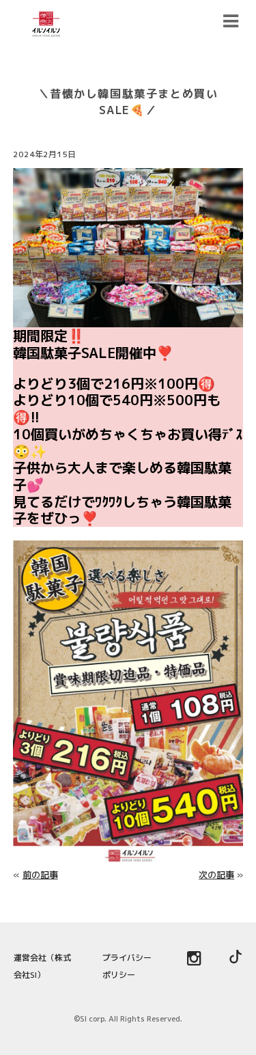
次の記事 (216, 874)
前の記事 (40, 874)
